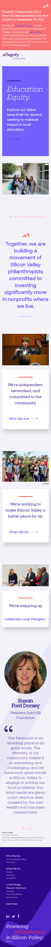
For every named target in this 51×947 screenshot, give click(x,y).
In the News (11, 897)
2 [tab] (15, 217)
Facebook (18, 916)
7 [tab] (36, 217)
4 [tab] (23, 217)
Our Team (10, 862)
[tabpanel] (25, 130)
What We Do (19, 532)
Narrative (10, 875)
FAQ (15, 134)
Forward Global (24, 25)
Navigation (11, 878)
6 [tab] (31, 217)
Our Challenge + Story (16, 859)
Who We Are (19, 419)
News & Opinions (16, 888)
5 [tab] (27, 217)
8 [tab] (40, 217)
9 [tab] (44, 217)
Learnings (11, 903)
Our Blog (10, 891)
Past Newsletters (14, 894)
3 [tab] (19, 217)
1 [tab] (11, 217)
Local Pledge (13, 884)
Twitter (13, 916)
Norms (9, 872)
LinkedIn (8, 916)
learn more (36, 32)
